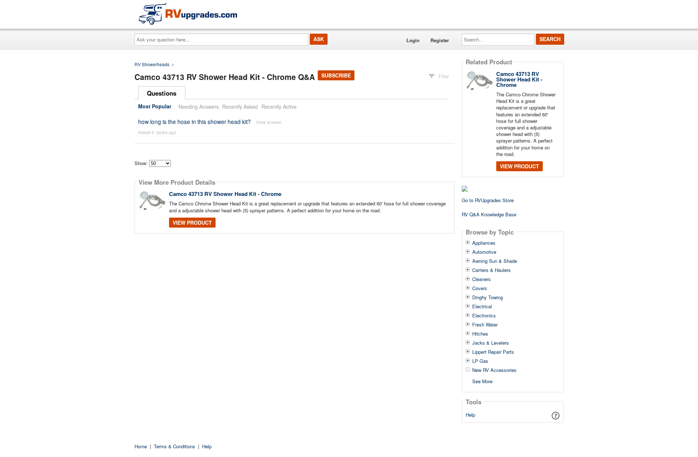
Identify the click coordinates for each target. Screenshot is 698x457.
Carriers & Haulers (491, 270)
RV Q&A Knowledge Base (489, 214)
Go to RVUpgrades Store (488, 200)
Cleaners (481, 279)
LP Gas (480, 361)
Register (439, 40)
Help (470, 414)
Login (413, 40)
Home (141, 446)
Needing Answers (198, 106)
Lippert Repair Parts (493, 351)
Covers (479, 288)
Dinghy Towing (487, 297)
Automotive (484, 251)
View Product (192, 222)
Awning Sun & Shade (494, 261)
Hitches (480, 333)
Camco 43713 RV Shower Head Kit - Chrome (225, 194)
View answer (268, 122)
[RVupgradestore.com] (188, 13)
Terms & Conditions (174, 446)
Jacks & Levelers (490, 342)
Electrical (482, 306)
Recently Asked (240, 106)
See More (482, 381)
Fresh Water (485, 324)
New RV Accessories (494, 370)
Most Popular (154, 106)
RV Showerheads (152, 64)
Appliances (484, 242)
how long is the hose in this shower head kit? (194, 121)
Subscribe (336, 75)
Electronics (484, 315)
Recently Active (279, 106)
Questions (161, 93)
